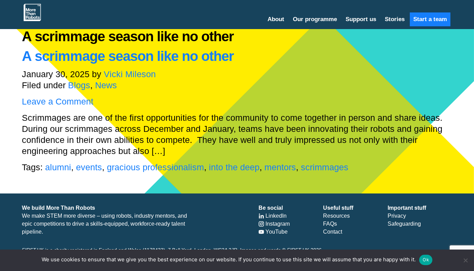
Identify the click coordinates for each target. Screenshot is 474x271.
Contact (332, 232)
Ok (426, 259)
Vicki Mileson (130, 74)
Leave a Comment (57, 101)
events (89, 167)
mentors (280, 167)
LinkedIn (275, 216)
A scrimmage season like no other (128, 56)
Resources (336, 216)
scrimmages (324, 167)
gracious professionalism (155, 167)
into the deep (234, 167)
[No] (465, 260)
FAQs (330, 224)
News (106, 85)
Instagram (277, 224)
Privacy (397, 216)
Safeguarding (404, 224)
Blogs (79, 85)
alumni (58, 167)
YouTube (276, 232)
